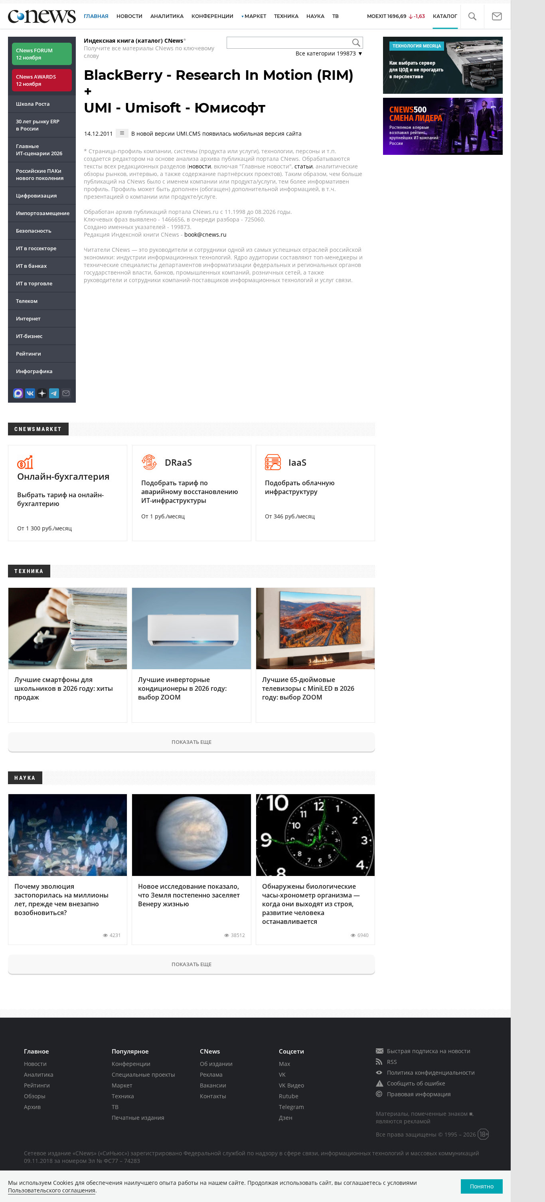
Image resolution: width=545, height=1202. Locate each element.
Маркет (122, 1085)
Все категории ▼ (329, 53)
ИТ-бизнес (29, 336)
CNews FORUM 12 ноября (34, 54)
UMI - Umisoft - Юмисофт (174, 107)
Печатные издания (138, 1117)
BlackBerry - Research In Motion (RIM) (218, 75)
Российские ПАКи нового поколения (39, 174)
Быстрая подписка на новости (428, 1051)
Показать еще (191, 741)
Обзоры (34, 1096)
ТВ (335, 16)
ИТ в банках (31, 265)
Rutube (288, 1096)
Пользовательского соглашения (51, 1190)
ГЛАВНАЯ (96, 16)
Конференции (131, 1064)
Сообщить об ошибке (416, 1083)
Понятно (482, 1186)
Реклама (211, 1074)
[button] (472, 16)
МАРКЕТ (255, 16)
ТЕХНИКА (286, 16)
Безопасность (33, 230)
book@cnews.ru (205, 234)
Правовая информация (419, 1094)
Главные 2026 (39, 149)
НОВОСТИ (129, 16)
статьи (303, 166)
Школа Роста (33, 103)
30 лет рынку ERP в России (37, 125)
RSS (392, 1062)
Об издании (216, 1064)
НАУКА (315, 16)
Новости (35, 1064)
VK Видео (291, 1085)
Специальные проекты (143, 1074)
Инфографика (34, 371)
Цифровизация (36, 195)
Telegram (291, 1107)
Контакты (213, 1096)
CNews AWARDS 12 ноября (36, 80)
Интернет (28, 318)
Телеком (27, 300)
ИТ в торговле (34, 283)
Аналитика (167, 16)
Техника (123, 1096)
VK (282, 1074)
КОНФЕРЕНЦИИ (212, 16)
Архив (32, 1107)
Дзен (285, 1117)
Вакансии (213, 1085)
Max (284, 1064)
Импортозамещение (42, 213)
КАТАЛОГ (445, 16)
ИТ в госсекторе (36, 248)
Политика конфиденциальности (431, 1072)
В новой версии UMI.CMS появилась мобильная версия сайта (216, 133)
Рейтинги (28, 353)
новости (200, 166)
